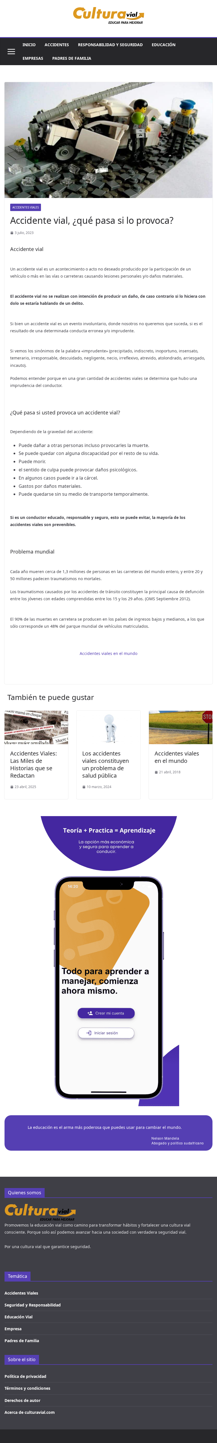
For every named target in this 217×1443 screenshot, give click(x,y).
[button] (11, 51)
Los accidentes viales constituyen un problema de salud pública (105, 764)
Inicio (29, 44)
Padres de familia (71, 58)
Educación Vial (18, 1316)
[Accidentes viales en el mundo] (180, 715)
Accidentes (57, 44)
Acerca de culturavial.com (30, 1412)
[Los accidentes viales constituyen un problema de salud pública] (108, 715)
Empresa (13, 1328)
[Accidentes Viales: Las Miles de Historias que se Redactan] (36, 715)
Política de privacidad (25, 1376)
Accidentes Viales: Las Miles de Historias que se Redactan (33, 764)
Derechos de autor (22, 1400)
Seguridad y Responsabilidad (33, 1305)
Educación (163, 44)
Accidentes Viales (25, 207)
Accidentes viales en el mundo (108, 653)
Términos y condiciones (27, 1388)
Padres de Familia (22, 1340)
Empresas (33, 58)
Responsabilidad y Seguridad (110, 44)
